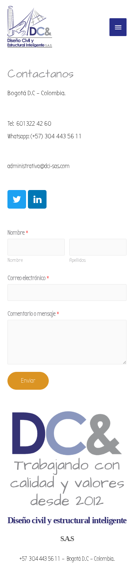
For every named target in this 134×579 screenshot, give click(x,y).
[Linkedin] (37, 199)
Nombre (17, 232)
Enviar (28, 380)
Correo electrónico (28, 278)
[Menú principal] (118, 27)
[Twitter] (16, 199)
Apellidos (77, 260)
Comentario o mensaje (33, 313)
